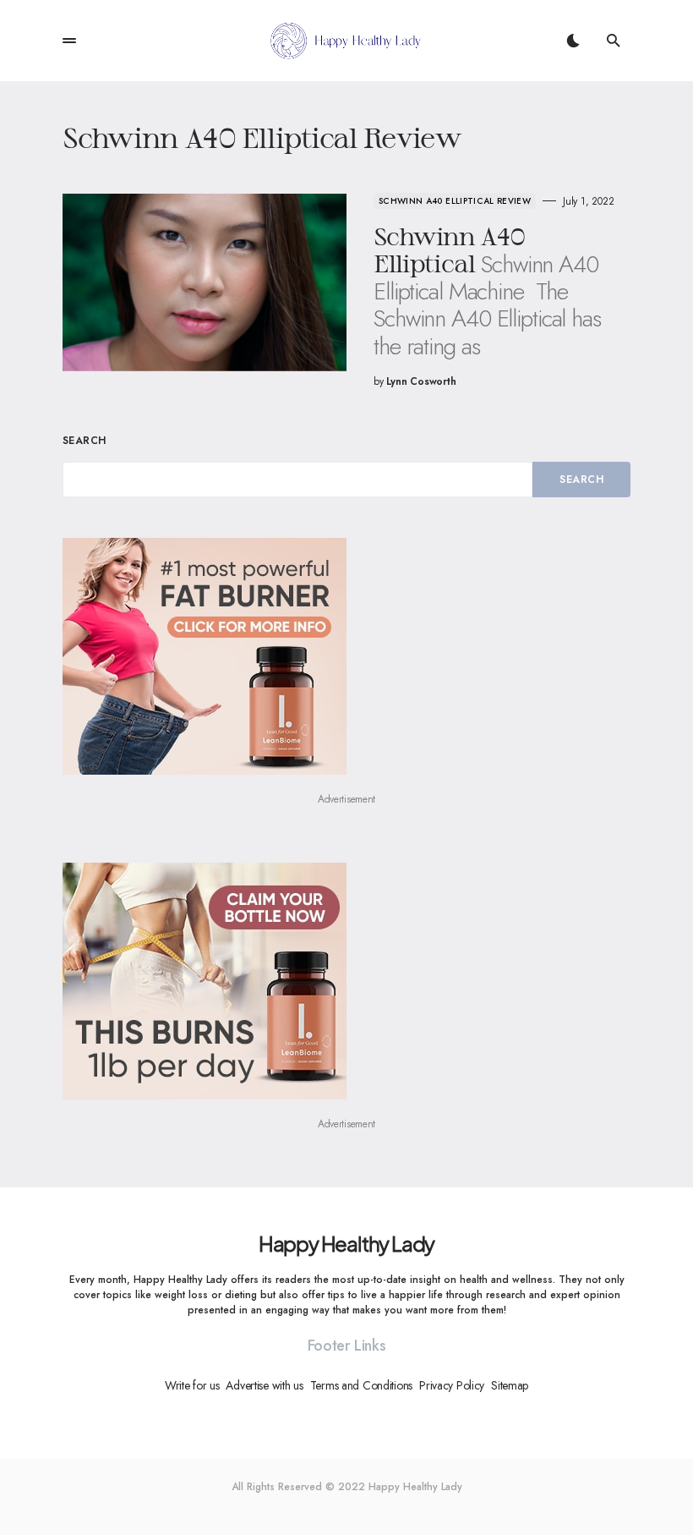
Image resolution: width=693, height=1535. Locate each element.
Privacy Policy (451, 1385)
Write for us (192, 1385)
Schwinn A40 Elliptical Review (455, 201)
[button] (69, 40)
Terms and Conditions (361, 1385)
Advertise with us (264, 1385)
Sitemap (509, 1385)
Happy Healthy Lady (346, 1243)
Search (84, 440)
